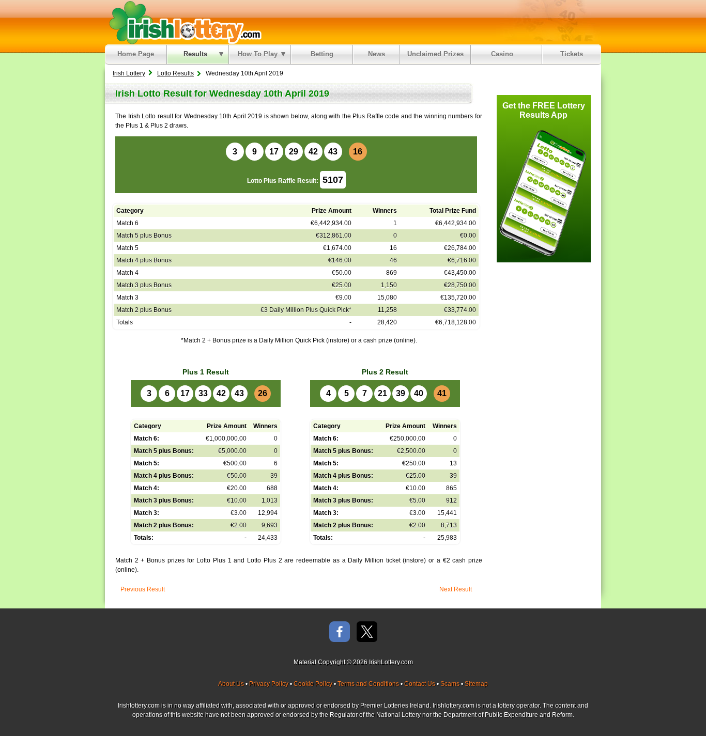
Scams (449, 683)
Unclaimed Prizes (435, 54)
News (376, 54)
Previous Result (142, 589)
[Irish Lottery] (184, 22)
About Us (231, 683)
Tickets (571, 54)
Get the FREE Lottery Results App (543, 110)
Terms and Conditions (368, 683)
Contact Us (419, 683)
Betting (322, 54)
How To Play (258, 54)
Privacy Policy (268, 683)
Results (195, 54)
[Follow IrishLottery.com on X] (367, 632)
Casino (504, 54)
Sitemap (476, 683)
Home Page (135, 54)
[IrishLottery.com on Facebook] (339, 632)
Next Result (455, 589)
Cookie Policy (313, 683)
